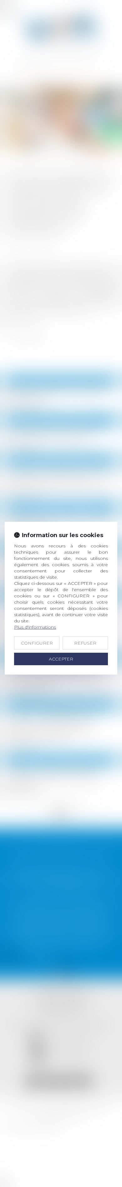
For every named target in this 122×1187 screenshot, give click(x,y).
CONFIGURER (37, 643)
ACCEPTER (61, 659)
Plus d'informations (35, 627)
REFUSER (85, 643)
